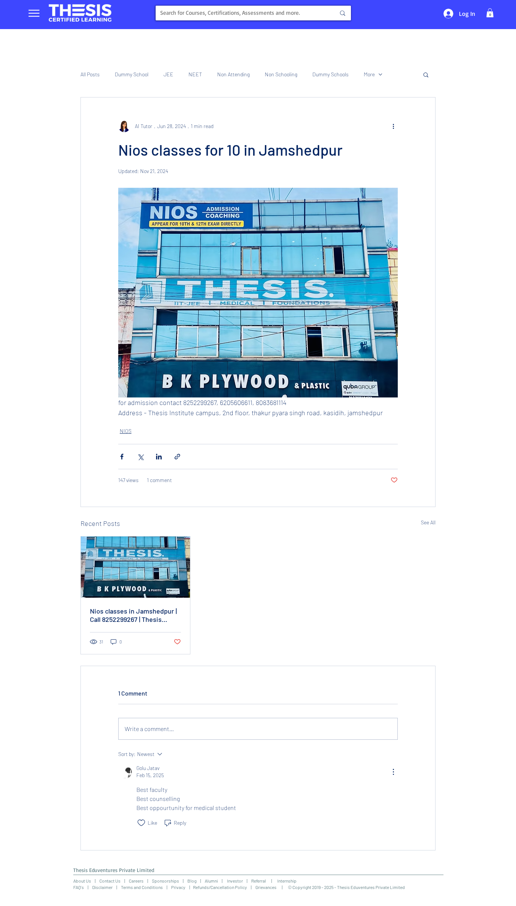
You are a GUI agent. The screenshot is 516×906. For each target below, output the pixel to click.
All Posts (90, 74)
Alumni (211, 880)
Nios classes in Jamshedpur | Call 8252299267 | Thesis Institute (133, 615)
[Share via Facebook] (121, 456)
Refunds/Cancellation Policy (220, 887)
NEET (195, 74)
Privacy (178, 887)
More (369, 74)
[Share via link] (177, 456)
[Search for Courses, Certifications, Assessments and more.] (342, 13)
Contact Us (110, 880)
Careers (136, 880)
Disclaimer (102, 887)
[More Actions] (393, 771)
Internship (284, 880)
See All (428, 522)
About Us (82, 880)
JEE (168, 74)
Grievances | (271, 887)
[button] (490, 12)
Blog (191, 880)
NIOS (125, 431)
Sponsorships (165, 880)
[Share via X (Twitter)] (140, 456)
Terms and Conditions (142, 887)
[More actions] (393, 126)
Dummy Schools (330, 74)
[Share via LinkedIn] (158, 456)
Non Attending (233, 74)
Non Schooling (281, 74)
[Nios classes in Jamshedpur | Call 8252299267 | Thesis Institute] (135, 567)
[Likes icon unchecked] (141, 822)
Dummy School (131, 74)
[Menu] (33, 13)
